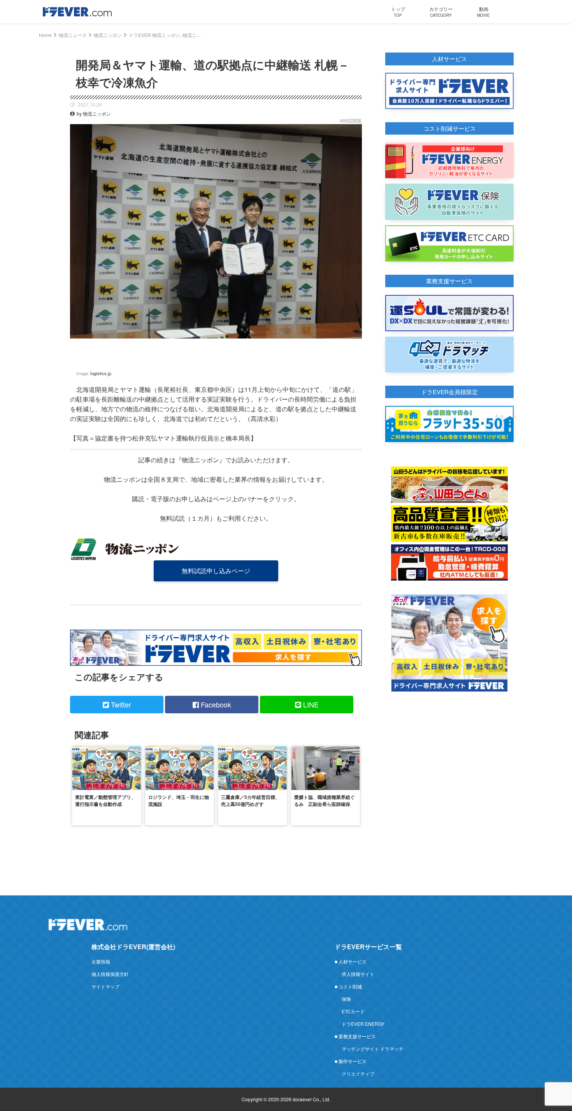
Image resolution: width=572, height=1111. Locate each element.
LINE (310, 704)
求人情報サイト (358, 974)
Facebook (215, 704)
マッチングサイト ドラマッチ (373, 1048)
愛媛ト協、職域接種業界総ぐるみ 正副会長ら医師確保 (324, 800)
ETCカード (353, 1011)
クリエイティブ (358, 1073)
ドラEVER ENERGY (363, 1023)
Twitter (120, 704)
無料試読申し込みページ (216, 570)
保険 (346, 998)
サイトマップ (105, 986)
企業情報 (100, 961)
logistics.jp (100, 373)
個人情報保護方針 (110, 974)
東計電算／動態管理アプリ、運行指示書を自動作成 (105, 800)
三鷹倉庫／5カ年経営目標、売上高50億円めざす (250, 800)
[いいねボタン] (356, 344)
